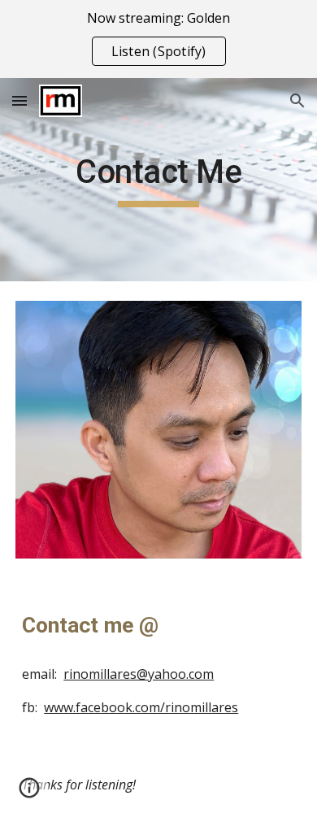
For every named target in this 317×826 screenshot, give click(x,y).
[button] (19, 100)
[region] (158, 39)
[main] (158, 180)
